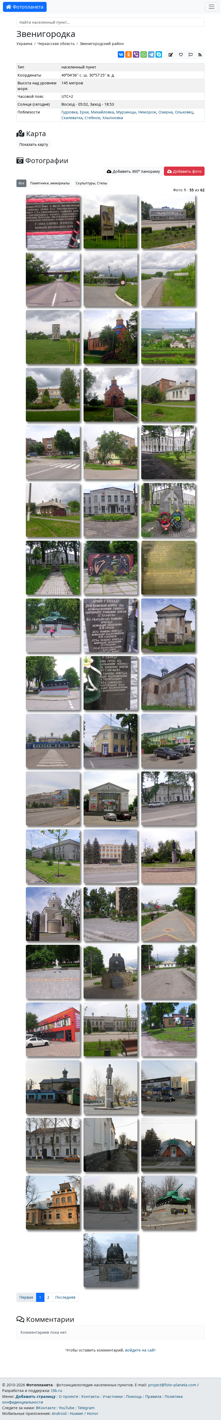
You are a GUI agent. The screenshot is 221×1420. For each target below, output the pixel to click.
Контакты (90, 1396)
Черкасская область (56, 43)
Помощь (134, 1396)
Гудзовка (69, 112)
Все (21, 183)
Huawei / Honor (84, 1413)
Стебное (92, 117)
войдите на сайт (140, 1350)
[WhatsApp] (143, 54)
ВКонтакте (46, 1407)
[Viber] (136, 54)
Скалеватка (71, 117)
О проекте (68, 1396)
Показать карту (33, 144)
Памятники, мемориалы (50, 183)
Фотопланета (27, 7)
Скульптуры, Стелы (91, 183)
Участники (113, 1396)
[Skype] (159, 54)
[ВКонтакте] (121, 54)
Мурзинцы (126, 112)
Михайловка (102, 112)
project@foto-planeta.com (172, 1384)
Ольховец (184, 112)
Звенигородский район (102, 43)
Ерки (84, 112)
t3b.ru (56, 1390)
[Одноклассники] (128, 54)
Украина (24, 43)
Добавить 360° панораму (136, 171)
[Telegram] (151, 54)
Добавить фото (187, 171)
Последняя (65, 1297)
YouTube (66, 1407)
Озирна (165, 112)
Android (59, 1413)
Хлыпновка (112, 117)
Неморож (147, 112)
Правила (153, 1396)
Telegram (86, 1407)
